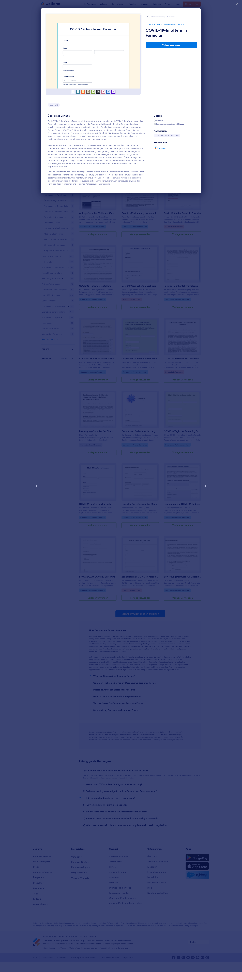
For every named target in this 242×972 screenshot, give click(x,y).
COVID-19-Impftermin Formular (166, 33)
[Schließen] (237, 4)
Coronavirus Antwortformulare (167, 135)
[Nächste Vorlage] (205, 486)
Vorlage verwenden (171, 45)
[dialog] (121, 486)
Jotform (162, 148)
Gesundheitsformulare (174, 24)
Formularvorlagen (154, 24)
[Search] (148, 16)
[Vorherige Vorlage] (37, 486)
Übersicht (54, 105)
